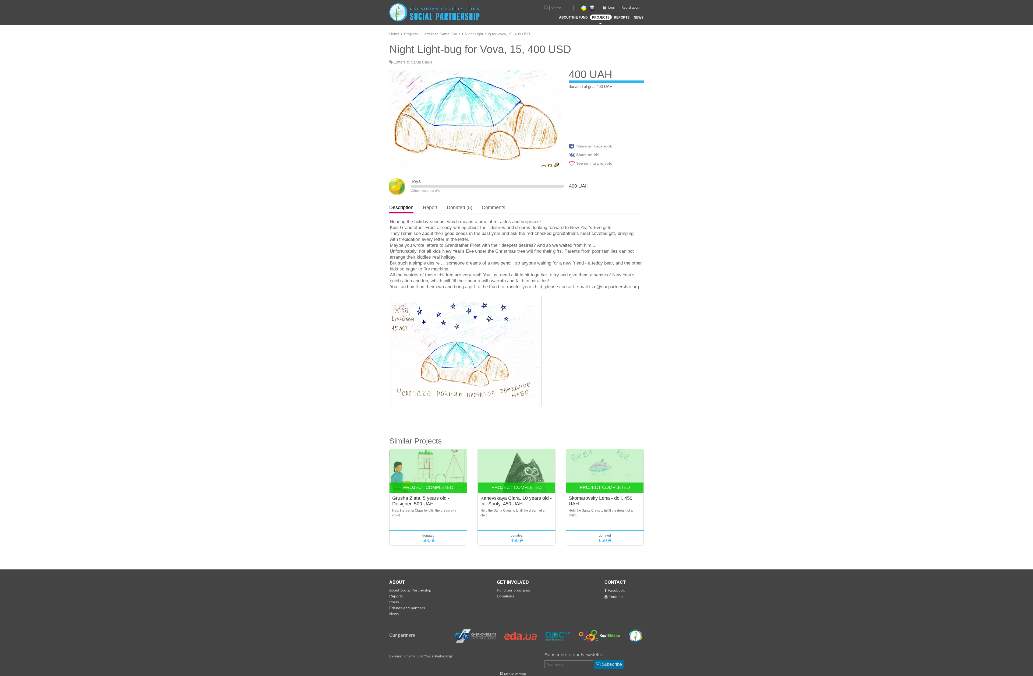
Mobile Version (514, 674)
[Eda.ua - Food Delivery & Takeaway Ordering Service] (517, 636)
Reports (621, 17)
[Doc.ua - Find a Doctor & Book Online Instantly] (554, 636)
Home (394, 34)
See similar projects (594, 163)
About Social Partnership (410, 590)
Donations (505, 596)
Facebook (616, 590)
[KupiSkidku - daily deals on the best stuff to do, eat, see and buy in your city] (596, 636)
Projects (601, 17)
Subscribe (611, 664)
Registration (630, 7)
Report (430, 207)
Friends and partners (407, 608)
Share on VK (587, 155)
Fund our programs (513, 590)
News (638, 17)
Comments (493, 207)
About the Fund (573, 17)
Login (612, 7)
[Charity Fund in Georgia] (632, 636)
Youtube (615, 596)
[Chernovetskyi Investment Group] (474, 636)
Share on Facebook (594, 146)
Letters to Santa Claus (441, 34)
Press (394, 602)
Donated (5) (459, 207)
